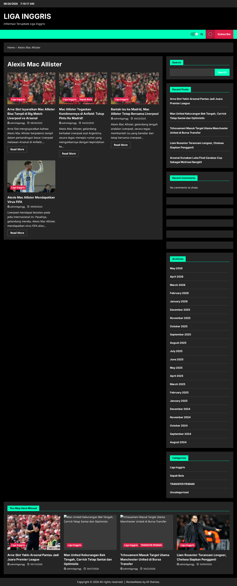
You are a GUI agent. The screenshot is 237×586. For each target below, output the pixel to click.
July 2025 (176, 351)
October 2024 (179, 425)
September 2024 (180, 433)
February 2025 (179, 392)
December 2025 (180, 309)
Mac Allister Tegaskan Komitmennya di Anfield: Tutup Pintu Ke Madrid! (81, 113)
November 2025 (180, 318)
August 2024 (178, 442)
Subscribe (224, 34)
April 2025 (176, 375)
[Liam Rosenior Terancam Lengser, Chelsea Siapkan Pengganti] (203, 532)
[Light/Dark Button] (194, 34)
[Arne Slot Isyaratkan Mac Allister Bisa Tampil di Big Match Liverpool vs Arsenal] (31, 88)
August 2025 (178, 342)
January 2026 (179, 301)
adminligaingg (17, 123)
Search (176, 62)
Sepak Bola (86, 99)
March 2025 (177, 384)
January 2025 (179, 400)
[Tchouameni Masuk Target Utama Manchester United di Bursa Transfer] (146, 532)
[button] (202, 34)
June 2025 (176, 359)
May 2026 (176, 268)
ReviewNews (134, 582)
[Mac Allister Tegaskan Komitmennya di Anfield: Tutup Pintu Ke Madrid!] (83, 88)
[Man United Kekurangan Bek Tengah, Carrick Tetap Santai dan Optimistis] (90, 532)
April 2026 (176, 276)
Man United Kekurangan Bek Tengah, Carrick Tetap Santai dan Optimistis (88, 559)
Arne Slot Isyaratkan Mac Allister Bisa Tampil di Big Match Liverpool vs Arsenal (31, 113)
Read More (18, 149)
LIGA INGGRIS (27, 16)
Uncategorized (179, 492)
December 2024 (180, 408)
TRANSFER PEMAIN (182, 483)
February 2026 (179, 293)
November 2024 (180, 417)
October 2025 (179, 326)
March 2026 (177, 284)
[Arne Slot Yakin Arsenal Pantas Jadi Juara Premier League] (33, 532)
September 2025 (180, 334)
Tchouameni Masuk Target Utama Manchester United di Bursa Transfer (144, 559)
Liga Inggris (18, 99)
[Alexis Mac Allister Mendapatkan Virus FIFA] (31, 176)
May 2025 (176, 367)
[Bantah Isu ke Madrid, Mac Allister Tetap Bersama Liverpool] (135, 88)
